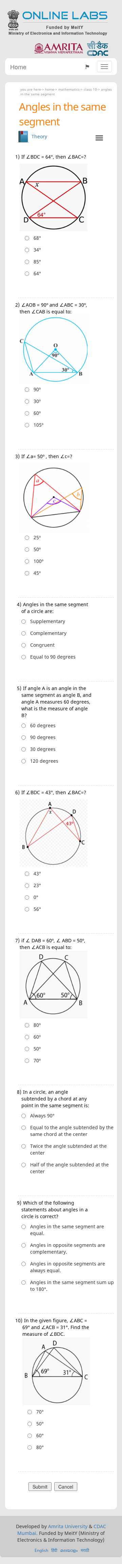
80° (40, 1447)
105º (38, 425)
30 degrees (43, 749)
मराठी (85, 1550)
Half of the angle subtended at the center (69, 1168)
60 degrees (43, 725)
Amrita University (67, 1526)
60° (40, 1435)
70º (37, 1060)
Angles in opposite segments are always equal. (67, 1267)
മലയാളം (69, 1550)
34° (37, 249)
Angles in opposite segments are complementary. (67, 1248)
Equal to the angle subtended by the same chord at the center (72, 1130)
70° (40, 1411)
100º (38, 561)
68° (37, 238)
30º (37, 401)
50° (40, 1423)
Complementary (48, 633)
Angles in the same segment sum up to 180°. (72, 1285)
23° (37, 885)
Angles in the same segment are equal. (67, 1229)
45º (37, 573)
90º (37, 389)
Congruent (42, 645)
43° (37, 873)
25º (37, 537)
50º (37, 549)
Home (18, 66)
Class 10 (90, 89)
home (49, 89)
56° (37, 909)
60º (37, 413)
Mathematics (69, 89)
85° (37, 261)
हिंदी (54, 1550)
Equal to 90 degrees (53, 657)
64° (37, 273)
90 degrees (43, 737)
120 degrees (44, 761)
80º (37, 1025)
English (41, 1550)
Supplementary (47, 621)
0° (36, 897)
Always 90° (42, 1115)
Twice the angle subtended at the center (68, 1149)
